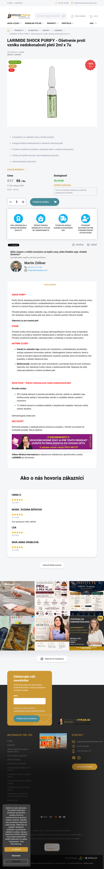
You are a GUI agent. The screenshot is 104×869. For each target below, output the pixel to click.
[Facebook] (74, 757)
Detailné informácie (15, 169)
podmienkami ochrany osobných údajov (29, 711)
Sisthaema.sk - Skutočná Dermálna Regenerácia (52, 831)
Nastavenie (16, 855)
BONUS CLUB (12, 800)
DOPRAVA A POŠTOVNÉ (16, 764)
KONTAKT (19, 3)
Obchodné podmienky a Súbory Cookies (19, 782)
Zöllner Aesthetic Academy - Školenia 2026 (18, 750)
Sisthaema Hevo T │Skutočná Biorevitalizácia (52, 847)
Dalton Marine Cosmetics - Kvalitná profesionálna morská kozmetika (52, 839)
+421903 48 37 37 (84, 751)
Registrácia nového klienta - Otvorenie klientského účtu (18, 795)
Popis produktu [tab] (50, 285)
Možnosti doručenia (62, 185)
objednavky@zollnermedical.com (90, 742)
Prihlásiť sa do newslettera (26, 719)
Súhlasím (17, 849)
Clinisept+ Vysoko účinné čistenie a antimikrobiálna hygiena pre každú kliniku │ (52, 835)
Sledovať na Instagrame (54, 659)
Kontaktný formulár (84, 767)
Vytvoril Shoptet (71, 858)
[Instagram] (79, 757)
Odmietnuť (16, 861)
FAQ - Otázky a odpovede (17, 756)
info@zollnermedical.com (37, 270)
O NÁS (9, 3)
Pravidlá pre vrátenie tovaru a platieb (18, 788)
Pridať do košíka (41, 202)
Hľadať (63, 16)
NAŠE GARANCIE (14, 760)
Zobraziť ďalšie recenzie (52, 565)
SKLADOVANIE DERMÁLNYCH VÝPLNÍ (19, 769)
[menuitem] (14, 23)
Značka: (14, 55)
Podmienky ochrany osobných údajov (19, 775)
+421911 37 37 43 (35, 267)
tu (20, 844)
